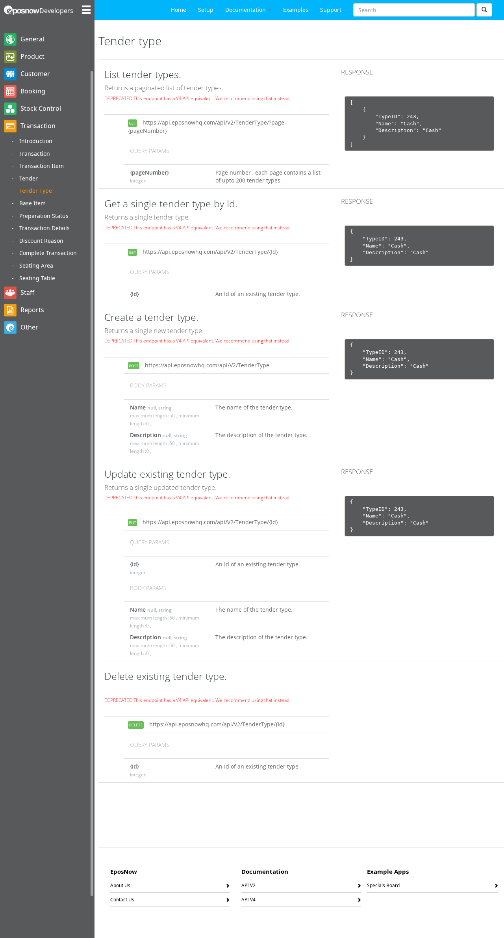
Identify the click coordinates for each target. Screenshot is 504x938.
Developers (56, 10)
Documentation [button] (246, 9)
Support (330, 9)
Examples (295, 9)
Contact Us (122, 901)
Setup (205, 9)
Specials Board (383, 886)
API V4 (248, 901)
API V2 (248, 886)
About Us (120, 886)
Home (178, 9)
